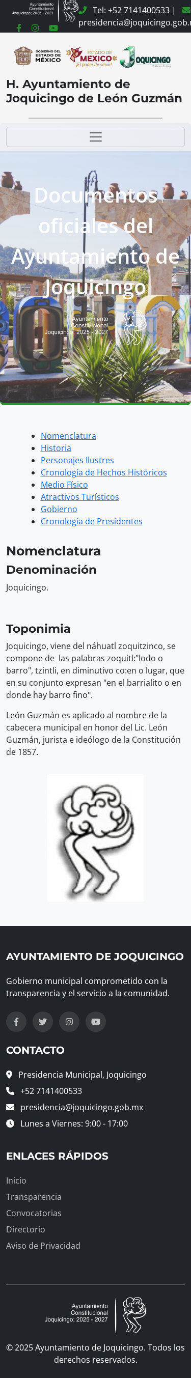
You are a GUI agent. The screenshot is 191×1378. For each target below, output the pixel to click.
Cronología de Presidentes (92, 521)
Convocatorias (34, 1213)
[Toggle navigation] (95, 137)
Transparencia (34, 1196)
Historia (56, 448)
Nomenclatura (68, 435)
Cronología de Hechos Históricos (104, 472)
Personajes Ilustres (77, 460)
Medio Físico (64, 484)
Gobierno (59, 509)
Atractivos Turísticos (80, 496)
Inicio (16, 1180)
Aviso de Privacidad (43, 1245)
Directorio (25, 1229)
